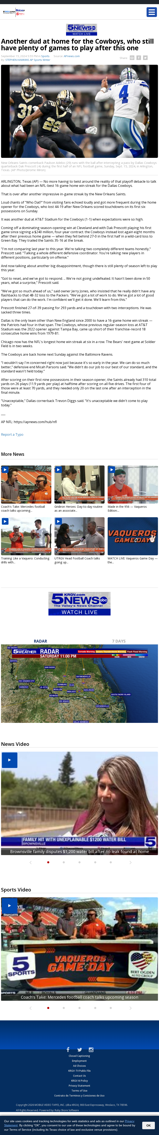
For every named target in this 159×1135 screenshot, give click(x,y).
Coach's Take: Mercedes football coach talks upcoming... (23, 508)
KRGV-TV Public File (79, 1071)
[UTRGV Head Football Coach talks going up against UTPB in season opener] (79, 536)
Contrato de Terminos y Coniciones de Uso (79, 1095)
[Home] (28, 12)
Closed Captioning (79, 1056)
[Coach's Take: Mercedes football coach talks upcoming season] (26, 485)
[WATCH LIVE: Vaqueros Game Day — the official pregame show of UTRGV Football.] (133, 536)
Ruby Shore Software (67, 1110)
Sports (45, 56)
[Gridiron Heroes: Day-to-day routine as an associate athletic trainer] (79, 485)
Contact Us (79, 1075)
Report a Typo (12, 434)
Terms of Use (79, 1090)
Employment (79, 1061)
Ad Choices (79, 1066)
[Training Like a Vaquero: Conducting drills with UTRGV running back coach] (26, 536)
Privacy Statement (79, 1085)
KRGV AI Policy (79, 1080)
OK (148, 1125)
